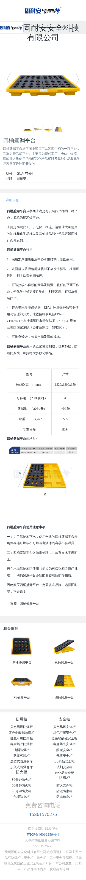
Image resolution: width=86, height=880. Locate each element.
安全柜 (64, 719)
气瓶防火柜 (22, 796)
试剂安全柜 (64, 767)
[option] (43, 81)
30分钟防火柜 (21, 779)
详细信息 (12, 200)
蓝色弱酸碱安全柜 (64, 738)
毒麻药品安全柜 (64, 744)
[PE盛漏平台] (21, 681)
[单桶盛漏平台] (21, 646)
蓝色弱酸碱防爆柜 (21, 732)
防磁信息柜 (64, 796)
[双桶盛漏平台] (64, 646)
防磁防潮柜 (64, 791)
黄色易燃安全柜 (64, 727)
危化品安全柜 (64, 772)
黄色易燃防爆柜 (21, 727)
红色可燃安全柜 (64, 732)
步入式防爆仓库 (21, 767)
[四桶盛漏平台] (64, 681)
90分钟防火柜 (21, 791)
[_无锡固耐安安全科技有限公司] (11, 27)
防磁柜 (64, 777)
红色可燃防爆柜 (21, 738)
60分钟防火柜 (21, 785)
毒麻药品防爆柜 (21, 744)
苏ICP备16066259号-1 (43, 834)
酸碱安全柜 (64, 750)
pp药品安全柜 (64, 761)
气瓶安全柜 (64, 755)
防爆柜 (21, 719)
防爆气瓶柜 (22, 755)
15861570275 (43, 814)
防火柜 (21, 771)
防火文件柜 (64, 785)
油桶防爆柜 (22, 750)
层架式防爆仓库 (21, 761)
